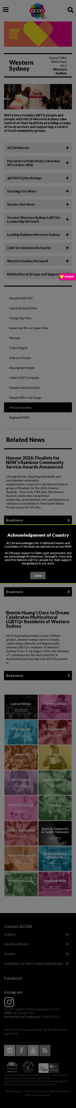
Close (38, 575)
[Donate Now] (67, 277)
